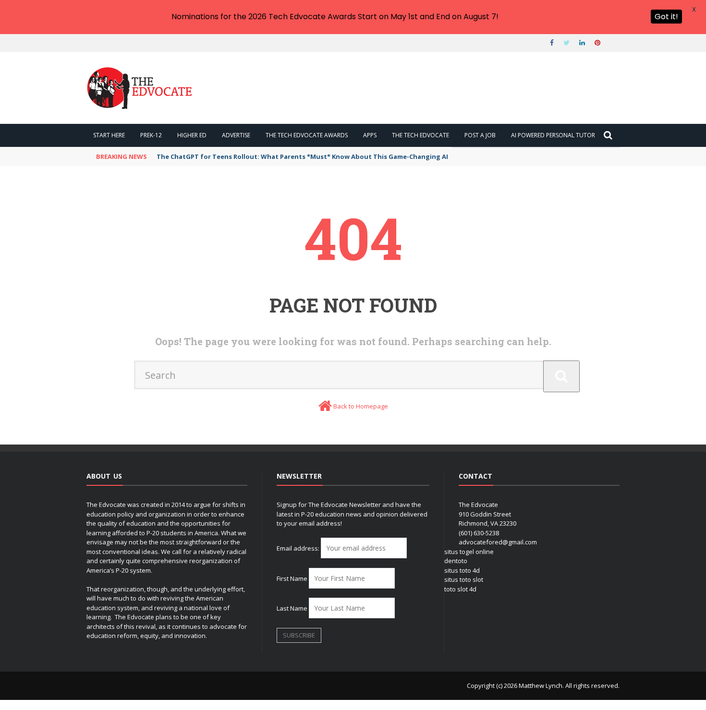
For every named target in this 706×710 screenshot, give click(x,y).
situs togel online (469, 551)
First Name (292, 578)
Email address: (299, 548)
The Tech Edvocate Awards (307, 135)
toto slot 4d (460, 589)
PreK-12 (151, 135)
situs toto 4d (462, 570)
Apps (370, 135)
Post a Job (480, 135)
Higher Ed (192, 135)
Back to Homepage (360, 406)
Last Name (292, 608)
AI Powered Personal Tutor (553, 135)
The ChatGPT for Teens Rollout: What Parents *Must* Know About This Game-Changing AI (302, 156)
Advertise (236, 135)
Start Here (109, 135)
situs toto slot (463, 579)
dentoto (455, 560)
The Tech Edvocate (420, 135)
